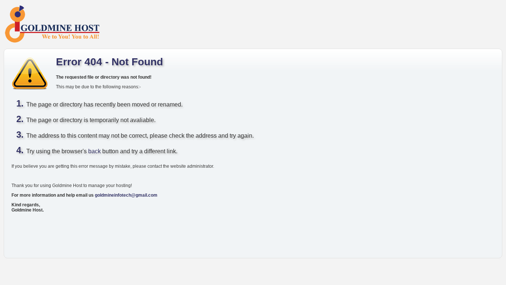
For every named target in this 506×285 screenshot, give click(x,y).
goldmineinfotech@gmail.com (126, 195)
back (94, 151)
